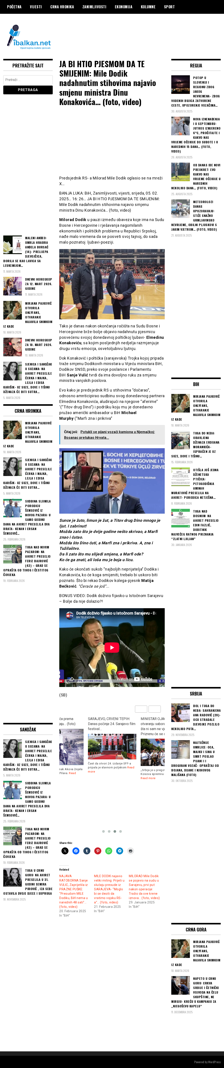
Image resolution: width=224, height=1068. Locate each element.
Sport (169, 6)
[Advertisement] (141, 31)
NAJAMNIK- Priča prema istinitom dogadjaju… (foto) (55, 721)
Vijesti (36, 6)
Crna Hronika (62, 6)
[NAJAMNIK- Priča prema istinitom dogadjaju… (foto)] (59, 747)
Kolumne (148, 6)
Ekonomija (124, 6)
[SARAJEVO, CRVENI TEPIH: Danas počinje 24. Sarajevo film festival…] (112, 746)
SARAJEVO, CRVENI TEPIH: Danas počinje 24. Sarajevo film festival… (111, 724)
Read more (148, 778)
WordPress (214, 1061)
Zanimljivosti (94, 6)
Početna (14, 6)
